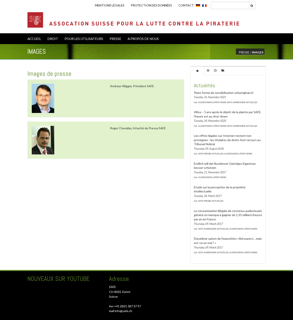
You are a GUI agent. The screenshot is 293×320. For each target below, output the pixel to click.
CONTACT (186, 5)
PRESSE (115, 39)
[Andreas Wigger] (43, 98)
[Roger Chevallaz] (43, 140)
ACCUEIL (34, 39)
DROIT (52, 39)
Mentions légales (109, 5)
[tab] (197, 70)
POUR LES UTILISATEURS (84, 39)
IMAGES (257, 52)
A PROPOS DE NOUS (143, 39)
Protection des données (151, 5)
